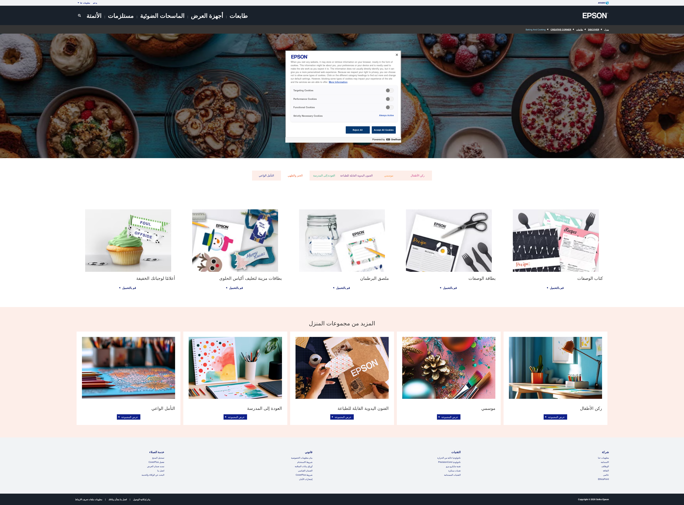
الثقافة (606, 470)
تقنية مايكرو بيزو (453, 466)
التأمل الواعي (266, 175)
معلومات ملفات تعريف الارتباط (88, 499)
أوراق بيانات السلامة (303, 466)
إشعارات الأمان (305, 478)
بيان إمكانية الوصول (141, 499)
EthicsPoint (603, 478)
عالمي (606, 474)
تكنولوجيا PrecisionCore (449, 461)
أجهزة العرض (207, 15)
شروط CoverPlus (304, 474)
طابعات (239, 15)
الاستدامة (605, 461)
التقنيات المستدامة (452, 474)
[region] (343, 97)
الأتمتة (94, 15)
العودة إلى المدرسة (324, 175)
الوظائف (605, 466)
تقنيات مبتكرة (454, 470)
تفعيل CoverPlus (156, 461)
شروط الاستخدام (304, 461)
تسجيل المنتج (158, 457)
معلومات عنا (85, 2)
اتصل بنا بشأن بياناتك (117, 499)
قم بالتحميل (557, 287)
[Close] (397, 55)
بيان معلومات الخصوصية (301, 457)
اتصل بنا (160, 470)
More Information (338, 82)
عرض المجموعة (556, 417)
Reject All (358, 129)
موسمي (388, 175)
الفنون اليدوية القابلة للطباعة (356, 175)
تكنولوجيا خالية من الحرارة (449, 457)
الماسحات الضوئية (162, 15)
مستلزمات (121, 15)
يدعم (95, 2)
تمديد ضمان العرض (155, 466)
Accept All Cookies (383, 129)
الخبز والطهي (295, 175)
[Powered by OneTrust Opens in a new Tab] (385, 140)
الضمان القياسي (305, 470)
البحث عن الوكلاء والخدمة (153, 474)
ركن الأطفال (417, 175)
